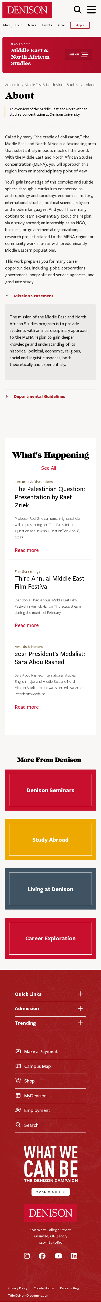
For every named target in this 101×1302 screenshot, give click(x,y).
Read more (27, 550)
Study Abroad (50, 839)
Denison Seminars (50, 790)
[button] (77, 9)
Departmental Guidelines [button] (39, 396)
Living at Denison (50, 889)
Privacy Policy (17, 1288)
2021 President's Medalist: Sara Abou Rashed (50, 658)
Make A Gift (50, 1192)
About (90, 85)
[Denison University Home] (51, 1220)
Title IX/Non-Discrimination (28, 1295)
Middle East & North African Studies (51, 85)
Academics (13, 85)
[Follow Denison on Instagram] (27, 1256)
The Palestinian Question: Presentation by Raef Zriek (50, 497)
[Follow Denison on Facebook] (42, 1256)
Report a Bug (69, 1288)
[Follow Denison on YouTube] (58, 1256)
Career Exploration (50, 938)
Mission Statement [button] (34, 296)
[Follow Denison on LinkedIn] (74, 1256)
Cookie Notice (44, 1288)
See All (48, 468)
